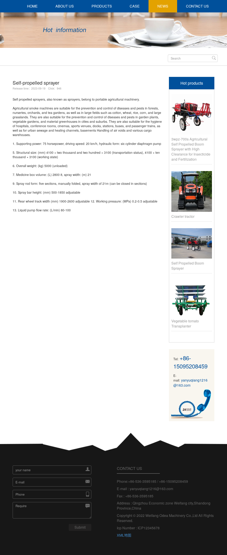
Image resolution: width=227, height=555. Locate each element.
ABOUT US (64, 6)
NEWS (162, 6)
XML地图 (124, 535)
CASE (135, 6)
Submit (80, 527)
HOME (32, 6)
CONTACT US (197, 6)
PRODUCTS (102, 6)
